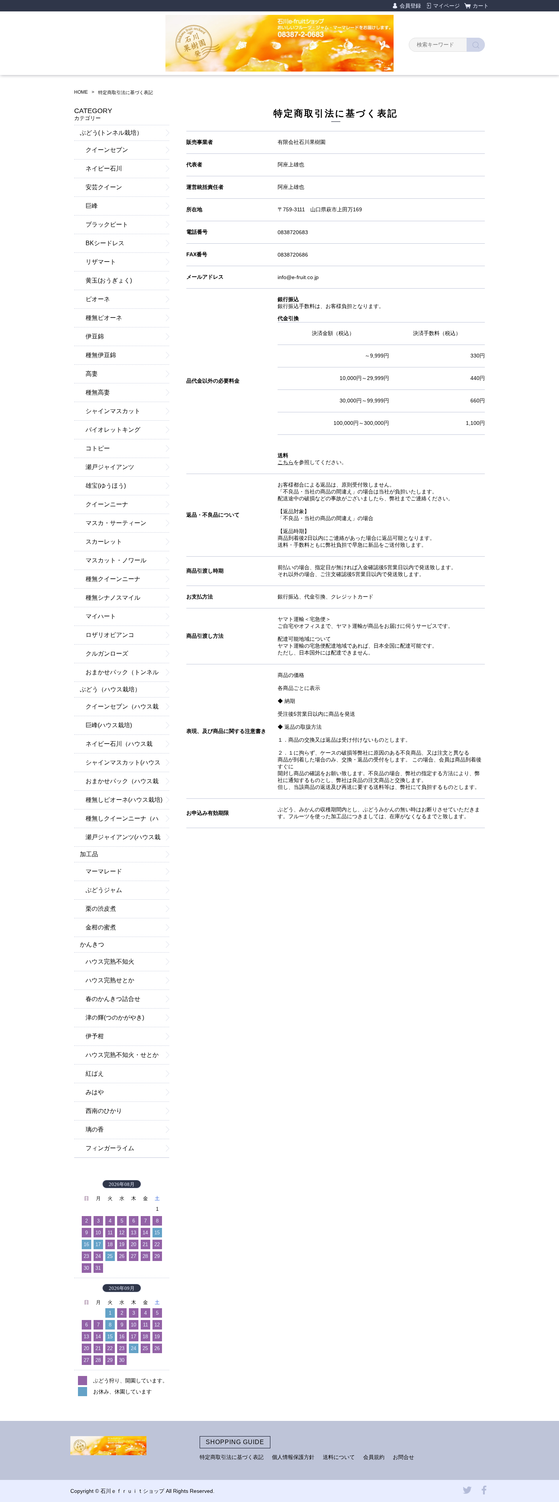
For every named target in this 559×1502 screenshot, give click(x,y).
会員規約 (373, 1457)
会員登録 (410, 6)
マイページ (446, 6)
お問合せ (403, 1457)
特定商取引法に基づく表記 (232, 1457)
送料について (339, 1457)
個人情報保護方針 (293, 1457)
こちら (286, 462)
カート (481, 6)
